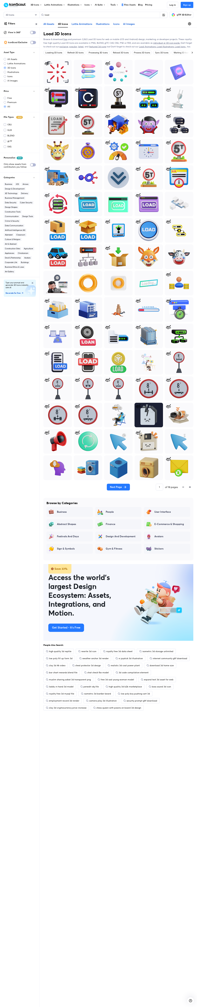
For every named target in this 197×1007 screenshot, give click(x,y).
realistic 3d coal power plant (125, 665)
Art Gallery (9, 271)
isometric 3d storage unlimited (157, 651)
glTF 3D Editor (184, 15)
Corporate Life (11, 262)
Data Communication (14, 225)
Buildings (25, 262)
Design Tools (27, 216)
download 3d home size (162, 665)
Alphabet (9, 235)
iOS (17, 184)
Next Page (116, 487)
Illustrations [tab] (102, 24)
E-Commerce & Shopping (169, 524)
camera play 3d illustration (103, 700)
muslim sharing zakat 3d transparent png (70, 679)
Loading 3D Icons (53, 52)
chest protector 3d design (88, 665)
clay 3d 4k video (57, 665)
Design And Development (120, 536)
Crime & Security (12, 221)
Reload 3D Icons (121, 52)
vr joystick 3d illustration (131, 658)
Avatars (27, 258)
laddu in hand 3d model (61, 686)
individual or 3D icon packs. (166, 43)
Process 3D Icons (142, 52)
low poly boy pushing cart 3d (135, 693)
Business (8, 184)
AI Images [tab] (129, 24)
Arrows (25, 184)
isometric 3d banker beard (97, 693)
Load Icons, (180, 46)
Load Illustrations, (166, 46)
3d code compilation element (134, 672)
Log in (172, 5)
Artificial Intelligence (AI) (15, 230)
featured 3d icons (97, 46)
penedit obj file (91, 686)
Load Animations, (148, 46)
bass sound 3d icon (161, 686)
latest (81, 46)
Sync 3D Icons (161, 52)
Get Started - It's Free (66, 627)
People (110, 512)
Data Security (10, 202)
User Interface (162, 512)
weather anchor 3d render (95, 658)
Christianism (23, 253)
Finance (110, 524)
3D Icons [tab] (63, 23)
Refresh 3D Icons (75, 52)
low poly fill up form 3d (60, 658)
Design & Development (14, 189)
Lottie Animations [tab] (82, 24)
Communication (12, 216)
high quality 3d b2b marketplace (125, 686)
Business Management (14, 198)
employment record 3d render (64, 700)
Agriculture (28, 248)
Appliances (9, 253)
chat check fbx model (98, 672)
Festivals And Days (68, 536)
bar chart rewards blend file (63, 672)
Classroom (20, 235)
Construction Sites (12, 248)
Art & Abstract (10, 244)
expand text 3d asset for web (158, 679)
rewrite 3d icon (88, 651)
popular (73, 46)
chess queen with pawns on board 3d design (118, 707)
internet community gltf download (170, 658)
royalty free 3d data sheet (119, 651)
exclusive (63, 46)
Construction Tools (12, 212)
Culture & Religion (12, 239)
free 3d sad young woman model (117, 679)
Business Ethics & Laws (14, 267)
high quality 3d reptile (60, 651)
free (65, 39)
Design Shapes (11, 207)
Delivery (24, 193)
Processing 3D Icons (98, 52)
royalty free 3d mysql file (61, 693)
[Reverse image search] (163, 15)
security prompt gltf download (142, 700)
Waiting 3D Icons (182, 52)
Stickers (158, 549)
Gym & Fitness (114, 549)
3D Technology (11, 193)
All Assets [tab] (48, 24)
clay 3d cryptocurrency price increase (67, 707)
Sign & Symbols (66, 549)
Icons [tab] (116, 24)
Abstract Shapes (66, 524)
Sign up (187, 5)
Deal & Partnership (13, 258)
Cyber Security (26, 202)
